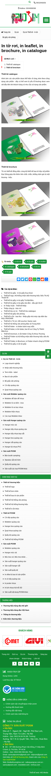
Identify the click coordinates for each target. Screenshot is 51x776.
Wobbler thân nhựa (12, 412)
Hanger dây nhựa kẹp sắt (14, 434)
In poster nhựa (10, 583)
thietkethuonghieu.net (15, 762)
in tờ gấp (30, 262)
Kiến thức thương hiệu (12, 619)
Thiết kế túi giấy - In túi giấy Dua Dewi (18, 293)
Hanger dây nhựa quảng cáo (16, 429)
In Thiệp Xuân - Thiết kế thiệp (15, 306)
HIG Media (44, 773)
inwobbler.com (23, 765)
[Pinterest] (32, 664)
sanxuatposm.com (10, 765)
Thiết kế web (34, 773)
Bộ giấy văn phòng (12, 381)
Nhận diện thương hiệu (14, 368)
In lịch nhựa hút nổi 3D (13, 588)
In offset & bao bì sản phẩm (15, 575)
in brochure (24, 267)
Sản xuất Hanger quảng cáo (14, 420)
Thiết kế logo (10, 487)
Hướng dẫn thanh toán (14, 707)
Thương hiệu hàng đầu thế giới (15, 606)
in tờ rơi (18, 262)
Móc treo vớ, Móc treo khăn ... (16, 557)
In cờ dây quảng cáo (12, 579)
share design (14, 659)
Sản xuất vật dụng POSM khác (16, 592)
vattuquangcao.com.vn (34, 762)
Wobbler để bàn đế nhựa (14, 399)
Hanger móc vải (11, 425)
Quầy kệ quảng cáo (12, 464)
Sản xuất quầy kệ (11, 570)
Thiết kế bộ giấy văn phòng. (14, 314)
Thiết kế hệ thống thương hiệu (16, 504)
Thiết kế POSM (9, 513)
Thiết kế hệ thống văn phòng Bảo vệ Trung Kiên (22, 324)
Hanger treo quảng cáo (14, 438)
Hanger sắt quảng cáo (13, 442)
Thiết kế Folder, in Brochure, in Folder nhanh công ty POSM (26, 341)
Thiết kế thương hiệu (11, 482)
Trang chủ (5, 654)
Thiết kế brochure (13, 68)
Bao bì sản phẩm (11, 377)
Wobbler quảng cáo (12, 522)
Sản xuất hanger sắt (12, 566)
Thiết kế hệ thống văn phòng (16, 500)
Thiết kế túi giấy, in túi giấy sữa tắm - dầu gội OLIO (23, 303)
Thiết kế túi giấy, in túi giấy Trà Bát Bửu (19, 300)
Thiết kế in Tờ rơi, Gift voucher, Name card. (20, 321)
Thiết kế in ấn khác (12, 509)
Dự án (22, 654)
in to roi (37, 267)
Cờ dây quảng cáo (12, 385)
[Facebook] (14, 664)
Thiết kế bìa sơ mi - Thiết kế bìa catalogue (20, 311)
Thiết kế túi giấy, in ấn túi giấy (15, 344)
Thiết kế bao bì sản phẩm (14, 496)
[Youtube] (26, 664)
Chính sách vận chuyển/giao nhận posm (21, 704)
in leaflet (42, 262)
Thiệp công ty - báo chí (12, 308)
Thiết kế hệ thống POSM (14, 539)
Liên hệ (37, 659)
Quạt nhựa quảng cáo (13, 390)
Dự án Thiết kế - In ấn (11, 359)
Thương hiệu (33, 654)
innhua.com (35, 765)
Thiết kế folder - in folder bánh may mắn (19, 327)
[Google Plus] (20, 664)
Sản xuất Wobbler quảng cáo (14, 394)
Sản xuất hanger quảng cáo (15, 561)
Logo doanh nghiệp (12, 363)
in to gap (8, 272)
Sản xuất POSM (9, 451)
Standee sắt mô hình (13, 460)
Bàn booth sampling (12, 456)
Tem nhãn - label (11, 372)
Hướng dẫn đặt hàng (14, 711)
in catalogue (9, 267)
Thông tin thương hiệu (12, 615)
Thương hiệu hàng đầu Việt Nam (16, 610)
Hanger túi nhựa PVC (13, 447)
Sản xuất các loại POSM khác (16, 469)
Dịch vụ (15, 654)
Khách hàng (26, 659)
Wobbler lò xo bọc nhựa (14, 407)
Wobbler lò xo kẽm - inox (14, 403)
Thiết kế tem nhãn (11, 491)
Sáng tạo (43, 654)
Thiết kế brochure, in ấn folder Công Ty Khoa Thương (24, 334)
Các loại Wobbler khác (13, 416)
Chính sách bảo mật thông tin (17, 714)
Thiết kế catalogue (13, 65)
